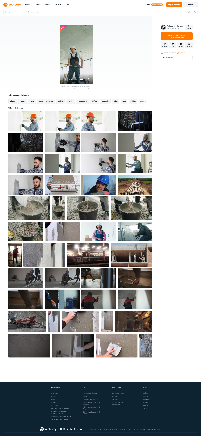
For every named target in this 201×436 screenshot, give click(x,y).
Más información (168, 58)
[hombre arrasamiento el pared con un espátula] (29, 345)
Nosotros (115, 399)
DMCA (85, 396)
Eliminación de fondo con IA (61, 416)
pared (32, 101)
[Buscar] (188, 12)
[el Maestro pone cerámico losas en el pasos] (135, 278)
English (145, 393)
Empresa (54, 402)
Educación (54, 405)
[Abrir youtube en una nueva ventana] (81, 429)
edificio (94, 101)
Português (146, 399)
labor (116, 101)
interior (70, 101)
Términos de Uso (125, 429)
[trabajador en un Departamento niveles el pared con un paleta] (62, 299)
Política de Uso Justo (153, 429)
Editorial (58, 5)
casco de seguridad (46, 101)
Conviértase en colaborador (117, 403)
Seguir (189, 28)
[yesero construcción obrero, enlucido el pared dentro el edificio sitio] (25, 121)
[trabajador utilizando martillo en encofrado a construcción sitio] (98, 278)
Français (145, 405)
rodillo (60, 101)
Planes (148, 5)
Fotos (37, 5)
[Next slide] (149, 101)
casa (124, 101)
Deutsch (145, 402)
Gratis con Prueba (176, 36)
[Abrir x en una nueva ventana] (78, 429)
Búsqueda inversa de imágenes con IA (58, 412)
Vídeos (47, 5)
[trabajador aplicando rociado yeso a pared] (135, 121)
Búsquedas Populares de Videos (92, 413)
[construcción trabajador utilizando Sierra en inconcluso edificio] (15, 255)
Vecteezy (54, 396)
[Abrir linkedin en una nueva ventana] (67, 429)
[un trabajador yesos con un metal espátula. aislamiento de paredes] (54, 321)
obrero (12, 101)
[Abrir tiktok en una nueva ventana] (74, 429)
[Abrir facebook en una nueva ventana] (61, 429)
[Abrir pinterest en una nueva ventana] (71, 429)
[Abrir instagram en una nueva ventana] (64, 429)
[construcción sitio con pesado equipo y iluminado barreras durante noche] (88, 255)
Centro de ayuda (118, 393)
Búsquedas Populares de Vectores (92, 403)
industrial (105, 101)
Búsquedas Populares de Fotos (92, 408)
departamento (145, 101)
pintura (22, 101)
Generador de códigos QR (60, 419)
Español (145, 396)
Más (67, 5)
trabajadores (82, 101)
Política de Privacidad (138, 429)
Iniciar (190, 5)
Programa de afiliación (91, 399)
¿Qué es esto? (181, 53)
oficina (133, 101)
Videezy (54, 399)
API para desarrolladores (60, 408)
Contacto (115, 396)
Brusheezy (55, 393)
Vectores (27, 5)
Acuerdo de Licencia (90, 393)
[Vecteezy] (12, 5)
